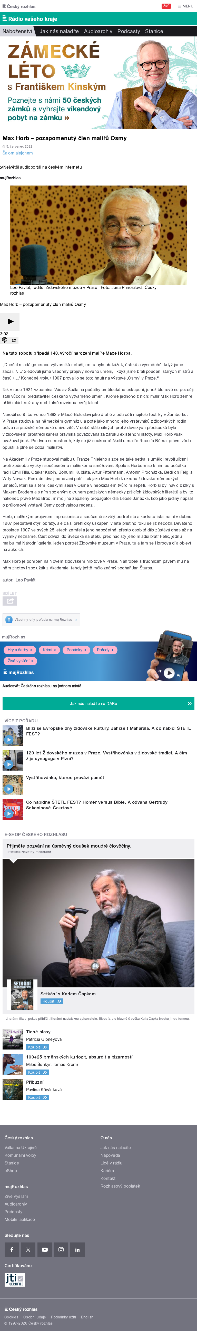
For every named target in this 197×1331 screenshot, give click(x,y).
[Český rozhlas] (19, 6)
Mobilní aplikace (20, 1219)
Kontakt (108, 1178)
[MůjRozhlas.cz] (10, 178)
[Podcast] (4, 340)
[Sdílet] (13, 340)
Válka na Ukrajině (21, 1147)
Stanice (154, 31)
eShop (11, 1170)
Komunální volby (20, 1155)
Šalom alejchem (18, 153)
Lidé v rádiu (112, 1163)
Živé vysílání (18, 660)
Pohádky (74, 649)
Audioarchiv (98, 31)
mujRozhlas (13, 637)
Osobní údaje (34, 1317)
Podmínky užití (63, 1317)
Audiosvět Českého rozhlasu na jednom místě (42, 686)
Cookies (11, 1317)
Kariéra (107, 1170)
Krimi (47, 649)
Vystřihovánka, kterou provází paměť (65, 777)
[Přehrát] (9, 322)
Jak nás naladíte (59, 31)
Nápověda (110, 1155)
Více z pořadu (21, 720)
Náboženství (17, 31)
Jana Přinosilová (127, 287)
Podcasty (128, 31)
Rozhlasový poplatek (120, 1186)
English (87, 1317)
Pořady (103, 649)
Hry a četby (18, 649)
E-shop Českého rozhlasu (36, 834)
